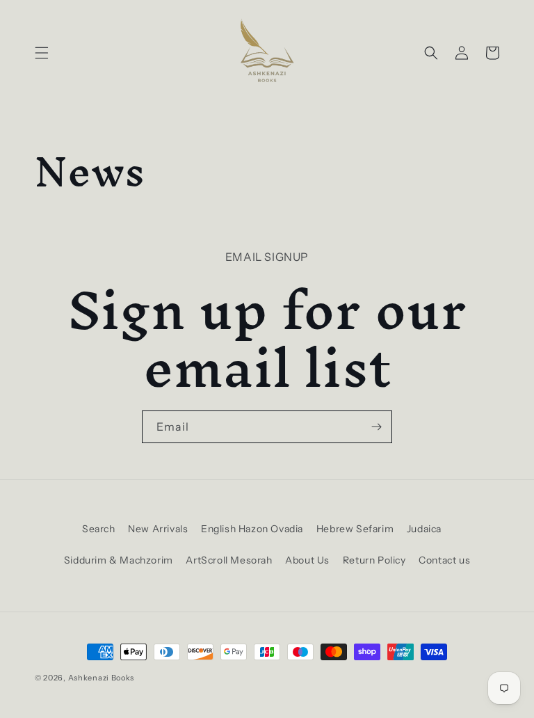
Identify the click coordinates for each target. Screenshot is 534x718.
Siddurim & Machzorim (118, 560)
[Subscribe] (376, 426)
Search (98, 528)
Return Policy (374, 560)
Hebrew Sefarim (355, 528)
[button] (41, 53)
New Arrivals (158, 528)
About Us (307, 560)
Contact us (444, 560)
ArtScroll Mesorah (229, 560)
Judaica (424, 528)
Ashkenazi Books (101, 678)
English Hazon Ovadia (252, 528)
